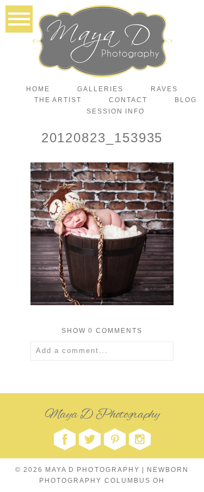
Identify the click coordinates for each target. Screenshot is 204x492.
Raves (164, 89)
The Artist (58, 100)
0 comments (102, 331)
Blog (186, 100)
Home (38, 89)
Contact (128, 100)
